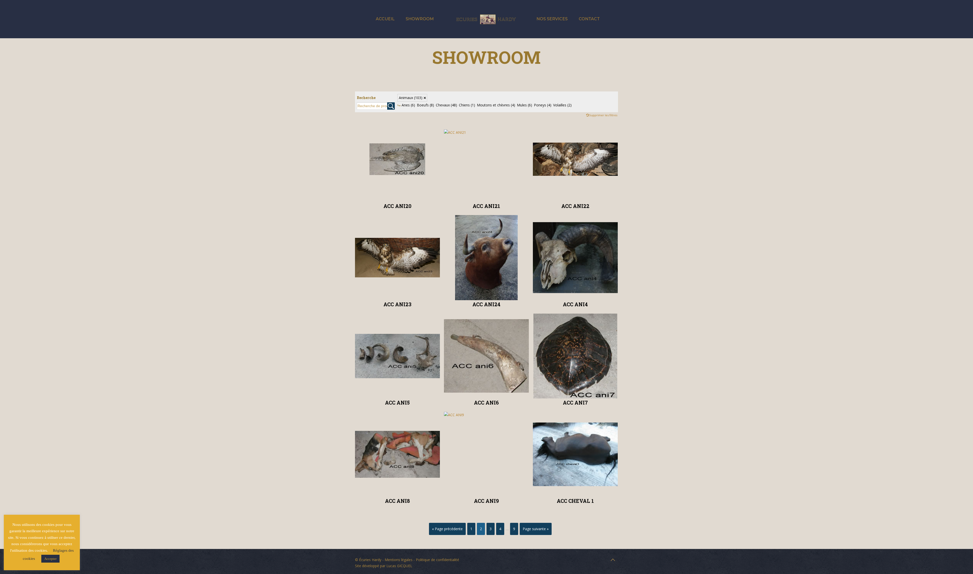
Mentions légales (399, 559)
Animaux (410, 97)
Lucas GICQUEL (399, 565)
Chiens (467, 105)
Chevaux (446, 105)
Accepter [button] (50, 559)
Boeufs (425, 105)
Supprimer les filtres (603, 115)
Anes (408, 105)
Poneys (542, 105)
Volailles (562, 105)
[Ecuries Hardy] (486, 19)
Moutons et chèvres (496, 105)
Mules (524, 105)
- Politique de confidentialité (436, 559)
